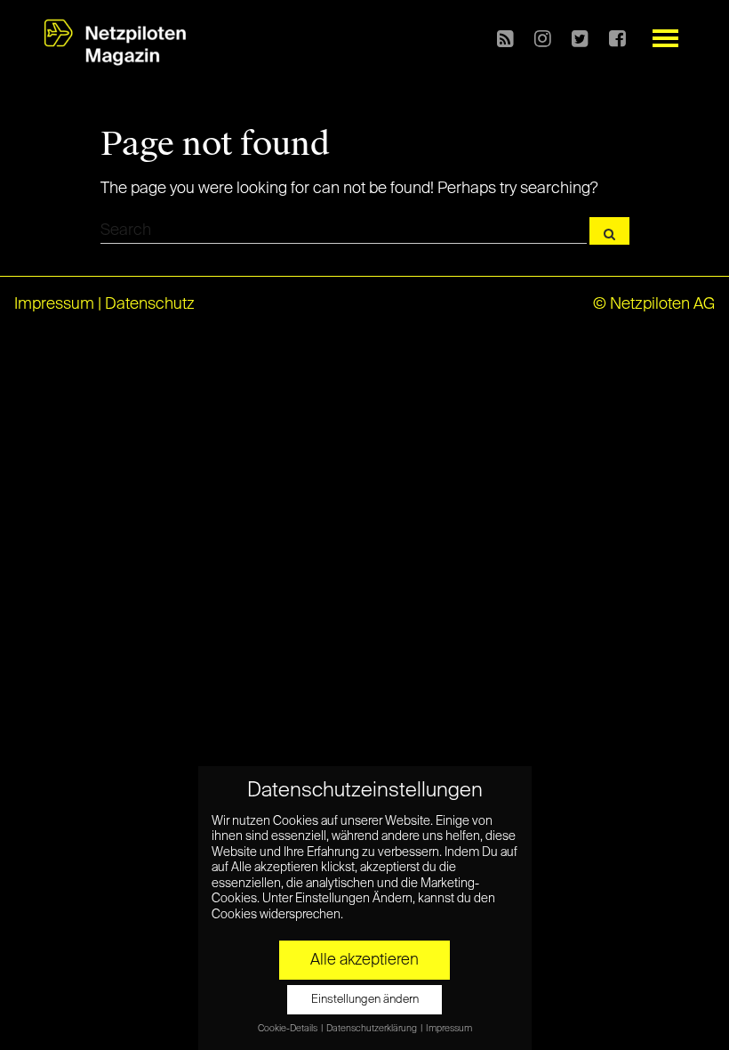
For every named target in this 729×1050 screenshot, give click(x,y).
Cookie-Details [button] (288, 1028)
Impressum (54, 304)
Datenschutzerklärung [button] (372, 1028)
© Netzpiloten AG (654, 304)
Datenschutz (150, 304)
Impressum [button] (449, 1028)
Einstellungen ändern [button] (365, 1000)
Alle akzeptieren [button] (364, 960)
